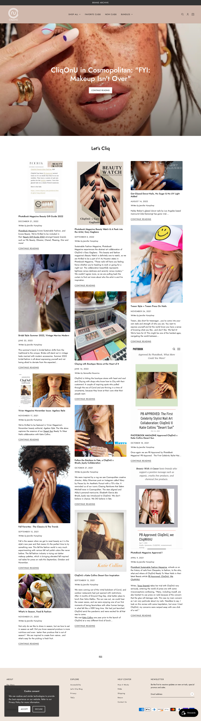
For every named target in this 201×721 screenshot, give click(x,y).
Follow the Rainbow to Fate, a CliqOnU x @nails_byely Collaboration (94, 461)
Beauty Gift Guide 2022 (34, 236)
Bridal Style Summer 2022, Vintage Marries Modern (43, 335)
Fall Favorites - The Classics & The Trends (38, 526)
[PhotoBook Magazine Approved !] (157, 508)
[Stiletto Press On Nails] (100, 193)
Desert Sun (48, 431)
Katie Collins (87, 617)
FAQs (120, 689)
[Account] (187, 14)
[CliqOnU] (13, 14)
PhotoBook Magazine (27, 230)
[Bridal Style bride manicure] (44, 293)
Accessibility (75, 685)
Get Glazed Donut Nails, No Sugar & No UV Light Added (155, 195)
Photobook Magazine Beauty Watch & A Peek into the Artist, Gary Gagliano (99, 230)
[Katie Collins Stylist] (100, 541)
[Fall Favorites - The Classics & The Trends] (44, 484)
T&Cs (72, 697)
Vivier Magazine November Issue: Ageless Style (41, 410)
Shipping (121, 693)
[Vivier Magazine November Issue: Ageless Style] (44, 390)
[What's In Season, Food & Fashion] (44, 591)
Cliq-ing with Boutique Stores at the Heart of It (97, 363)
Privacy (73, 693)
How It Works (123, 685)
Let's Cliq (100, 148)
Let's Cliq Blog (76, 689)
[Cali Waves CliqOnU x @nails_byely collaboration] (100, 431)
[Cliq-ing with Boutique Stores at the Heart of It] (100, 325)
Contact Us (122, 702)
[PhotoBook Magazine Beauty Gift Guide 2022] (44, 187)
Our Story (10, 685)
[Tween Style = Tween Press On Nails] (157, 264)
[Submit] (192, 694)
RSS (100, 656)
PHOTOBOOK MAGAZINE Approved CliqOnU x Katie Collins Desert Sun (154, 437)
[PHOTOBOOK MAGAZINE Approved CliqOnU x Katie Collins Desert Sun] (157, 389)
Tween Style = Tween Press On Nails (149, 306)
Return (120, 697)
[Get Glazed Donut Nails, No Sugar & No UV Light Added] (157, 175)
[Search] (182, 14)
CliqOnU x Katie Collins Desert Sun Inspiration (97, 575)
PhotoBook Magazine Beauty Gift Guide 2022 (40, 216)
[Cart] (192, 14)
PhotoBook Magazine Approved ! (147, 552)
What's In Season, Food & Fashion (34, 611)
